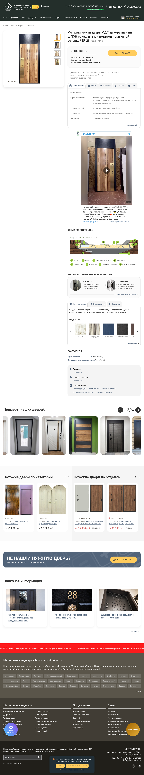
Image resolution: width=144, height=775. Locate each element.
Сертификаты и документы (118, 721)
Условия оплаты (79, 711)
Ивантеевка (71, 676)
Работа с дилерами (115, 718)
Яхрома (68, 681)
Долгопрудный (109, 681)
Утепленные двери (109, 389)
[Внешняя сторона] (29, 59)
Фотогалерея (78, 724)
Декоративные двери (43, 724)
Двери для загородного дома (46, 721)
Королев (84, 676)
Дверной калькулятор (123, 560)
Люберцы (111, 676)
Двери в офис (78, 380)
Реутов (62, 686)
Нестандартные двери (104, 392)
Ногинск (123, 676)
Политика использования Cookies (120, 734)
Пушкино (135, 676)
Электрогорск (55, 681)
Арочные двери (41, 728)
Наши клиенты (113, 715)
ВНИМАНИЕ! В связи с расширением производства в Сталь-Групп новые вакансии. (95, 648)
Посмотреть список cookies (77, 766)
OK (60, 766)
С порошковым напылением (13, 711)
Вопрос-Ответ (78, 718)
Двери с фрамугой (79, 389)
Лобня (25, 686)
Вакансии (111, 711)
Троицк (25, 681)
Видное (122, 686)
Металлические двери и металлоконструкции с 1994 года (22, 7)
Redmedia (17, 763)
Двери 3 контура (94, 389)
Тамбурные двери (9, 718)
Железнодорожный (54, 676)
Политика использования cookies (72, 770)
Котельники (97, 676)
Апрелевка (9, 676)
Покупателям (81, 705)
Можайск (37, 686)
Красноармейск (12, 686)
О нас (111, 705)
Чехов (95, 686)
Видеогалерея (78, 728)
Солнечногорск (11, 681)
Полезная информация (81, 721)
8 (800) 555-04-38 (96, 6)
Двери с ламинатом (42, 711)
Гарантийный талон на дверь (80, 356)
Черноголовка (39, 681)
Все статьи (135, 631)
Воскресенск (24, 676)
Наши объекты (113, 728)
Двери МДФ (77, 372)
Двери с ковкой (41, 731)
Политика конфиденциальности (119, 731)
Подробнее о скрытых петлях (125, 294)
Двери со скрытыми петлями (83, 392)
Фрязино (84, 686)
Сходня (73, 686)
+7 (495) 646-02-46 (76, 6)
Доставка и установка (81, 715)
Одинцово (50, 686)
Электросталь (108, 686)
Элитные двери (41, 715)
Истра (136, 681)
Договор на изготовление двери (81, 360)
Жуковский (124, 681)
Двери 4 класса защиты (12, 721)
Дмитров (37, 676)
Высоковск (93, 681)
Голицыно (134, 686)
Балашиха (80, 681)
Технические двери (42, 718)
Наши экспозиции (114, 724)
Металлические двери (17, 705)
